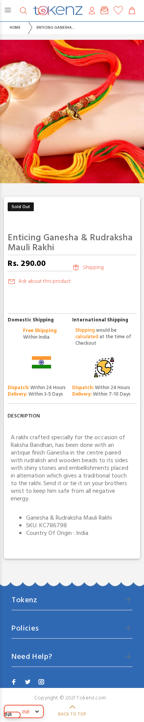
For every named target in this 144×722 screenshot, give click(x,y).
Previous (7, 111)
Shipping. (93, 267)
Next (136, 111)
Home (15, 27)
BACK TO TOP (72, 714)
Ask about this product (44, 281)
